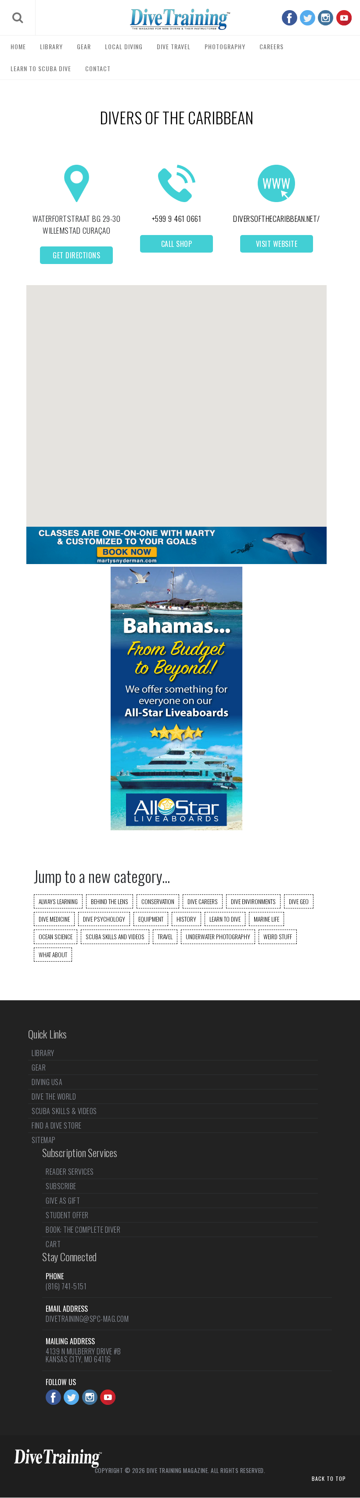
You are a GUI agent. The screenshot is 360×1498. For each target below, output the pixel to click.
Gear (84, 46)
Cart (53, 1244)
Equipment (150, 919)
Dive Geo (299, 901)
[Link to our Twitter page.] (307, 17)
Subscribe (61, 1186)
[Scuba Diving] (180, 19)
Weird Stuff (277, 936)
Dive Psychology (104, 919)
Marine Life (266, 919)
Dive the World (54, 1096)
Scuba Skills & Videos (64, 1111)
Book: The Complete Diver (83, 1229)
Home (18, 46)
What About (53, 954)
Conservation (157, 901)
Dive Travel (174, 46)
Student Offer (67, 1215)
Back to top (329, 1478)
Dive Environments (253, 901)
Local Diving (124, 46)
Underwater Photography (218, 936)
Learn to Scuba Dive (41, 68)
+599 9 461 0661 (177, 218)
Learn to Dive (225, 919)
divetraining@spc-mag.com (87, 1318)
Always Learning (58, 901)
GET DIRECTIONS (76, 255)
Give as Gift (63, 1200)
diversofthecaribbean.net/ (276, 218)
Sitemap (44, 1140)
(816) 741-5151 (66, 1286)
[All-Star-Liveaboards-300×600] (176, 827)
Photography (225, 46)
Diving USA (47, 1082)
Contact (98, 68)
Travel (165, 936)
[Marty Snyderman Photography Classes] (176, 561)
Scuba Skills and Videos (115, 936)
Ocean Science (55, 936)
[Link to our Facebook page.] (289, 17)
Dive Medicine (54, 919)
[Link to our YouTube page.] (344, 17)
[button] (176, 398)
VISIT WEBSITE (277, 244)
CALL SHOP (176, 244)
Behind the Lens (109, 901)
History (186, 919)
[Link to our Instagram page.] (325, 17)
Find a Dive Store (57, 1125)
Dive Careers (202, 901)
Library (51, 46)
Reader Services (70, 1172)
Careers (271, 46)
